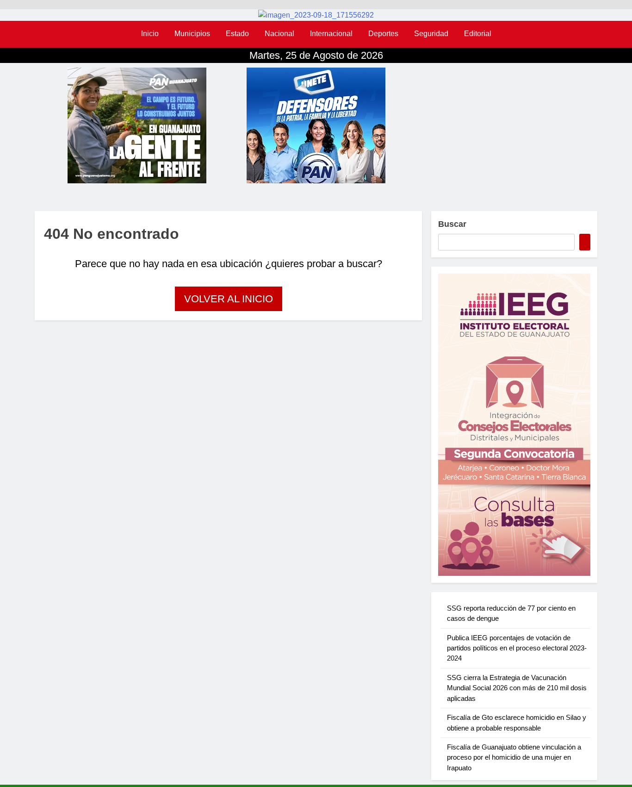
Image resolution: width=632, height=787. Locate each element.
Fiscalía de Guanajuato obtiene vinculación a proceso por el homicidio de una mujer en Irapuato (514, 757)
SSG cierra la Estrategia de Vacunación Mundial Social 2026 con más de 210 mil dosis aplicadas (517, 688)
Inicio (150, 33)
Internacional (331, 33)
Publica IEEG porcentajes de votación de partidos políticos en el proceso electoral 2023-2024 (517, 648)
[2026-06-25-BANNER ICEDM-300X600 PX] (514, 425)
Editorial (477, 33)
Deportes (383, 33)
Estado (237, 33)
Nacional (279, 33)
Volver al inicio (228, 299)
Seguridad (431, 33)
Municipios (192, 33)
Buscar (452, 224)
